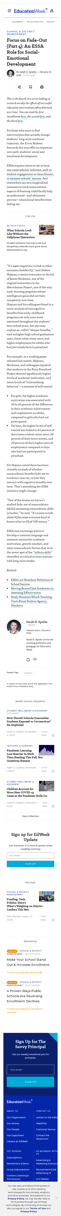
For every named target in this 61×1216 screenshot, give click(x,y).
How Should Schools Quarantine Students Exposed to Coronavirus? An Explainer (29, 721)
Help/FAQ (41, 1123)
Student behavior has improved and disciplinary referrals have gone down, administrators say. (27, 246)
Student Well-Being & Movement (27, 711)
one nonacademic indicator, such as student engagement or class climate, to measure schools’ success (30, 174)
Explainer (13, 713)
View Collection (30, 816)
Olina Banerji (14, 916)
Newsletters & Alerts (18, 1163)
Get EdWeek (14, 1151)
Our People (13, 1129)
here (23, 116)
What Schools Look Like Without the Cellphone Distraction (21, 234)
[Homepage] (30, 10)
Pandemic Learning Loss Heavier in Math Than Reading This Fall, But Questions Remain (25, 756)
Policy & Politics (35, 22)
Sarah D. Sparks (27, 72)
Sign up (30, 1081)
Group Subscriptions (18, 1169)
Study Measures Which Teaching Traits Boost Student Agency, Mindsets (31, 601)
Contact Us (43, 1111)
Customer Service (45, 1129)
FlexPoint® (36, 972)
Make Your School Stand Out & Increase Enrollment (28, 962)
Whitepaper (32, 954)
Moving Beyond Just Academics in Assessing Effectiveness (32, 590)
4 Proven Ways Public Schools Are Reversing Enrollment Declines (24, 996)
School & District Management (21, 32)
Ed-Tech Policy (16, 225)
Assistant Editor (33, 630)
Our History (13, 1123)
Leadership (17, 22)
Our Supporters (15, 1135)
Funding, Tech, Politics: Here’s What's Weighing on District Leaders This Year (25, 904)
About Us (12, 1111)
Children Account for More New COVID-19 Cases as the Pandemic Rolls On (27, 792)
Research (28, 673)
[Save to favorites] (30, 87)
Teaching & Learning (20, 746)
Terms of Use (38, 1208)
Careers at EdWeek (17, 1141)
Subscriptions (14, 1157)
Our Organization (16, 1117)
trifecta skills (43, 552)
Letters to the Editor (47, 1117)
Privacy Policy (16, 1198)
